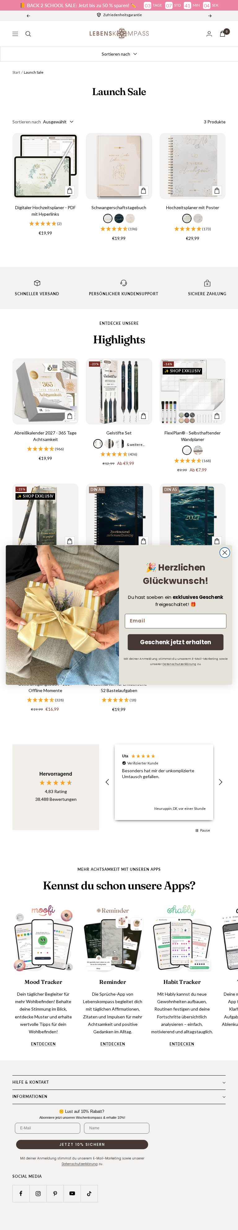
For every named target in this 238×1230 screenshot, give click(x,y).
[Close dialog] (225, 553)
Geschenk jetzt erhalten (175, 642)
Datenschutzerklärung (179, 664)
